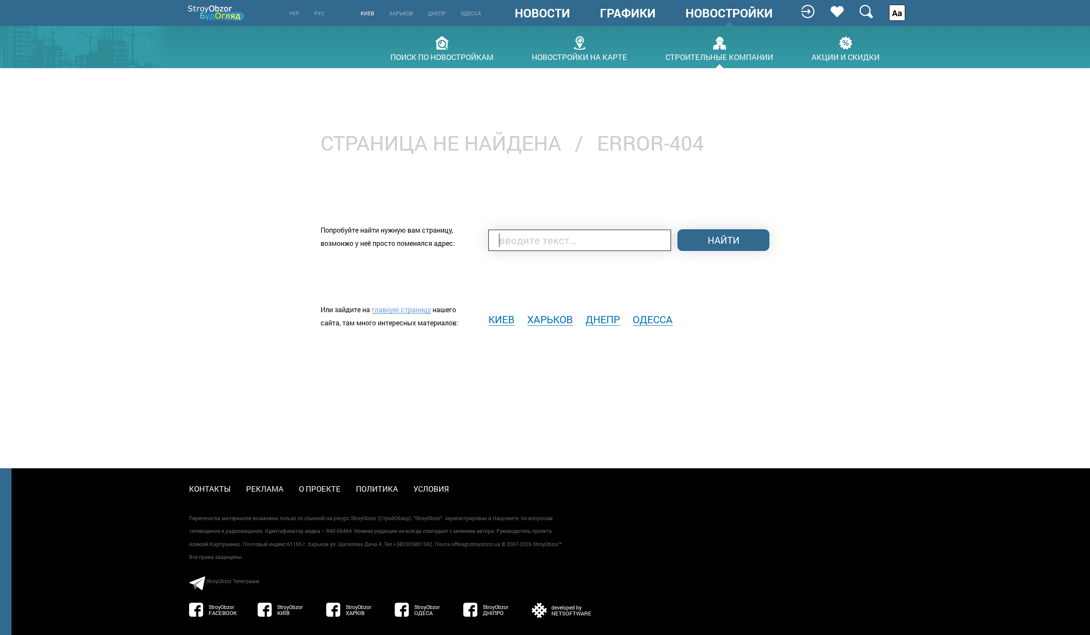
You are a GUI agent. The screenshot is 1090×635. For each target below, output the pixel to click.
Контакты (210, 489)
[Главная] (217, 12)
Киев (367, 13)
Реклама (265, 489)
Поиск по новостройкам (441, 56)
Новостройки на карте (579, 56)
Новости (542, 13)
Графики (628, 13)
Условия (431, 489)
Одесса (471, 13)
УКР (294, 13)
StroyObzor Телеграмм (232, 581)
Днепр (437, 13)
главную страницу (401, 309)
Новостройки (729, 13)
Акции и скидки (846, 56)
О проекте (320, 489)
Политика (377, 489)
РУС (319, 13)
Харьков (401, 13)
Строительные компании (719, 56)
